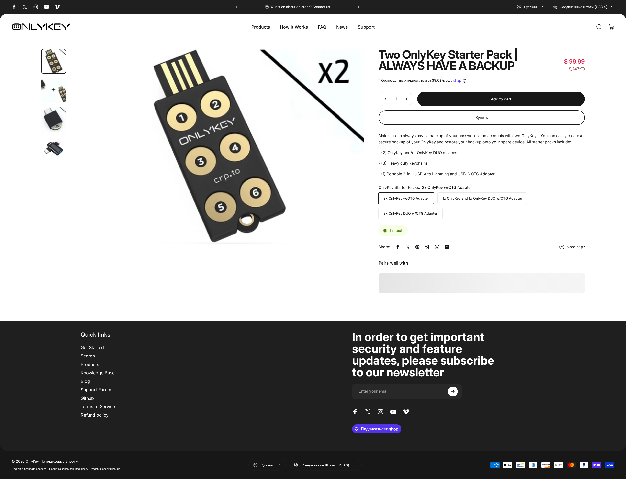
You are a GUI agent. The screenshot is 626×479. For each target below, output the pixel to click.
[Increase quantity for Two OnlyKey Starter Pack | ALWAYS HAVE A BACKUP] (407, 99)
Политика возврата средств (29, 469)
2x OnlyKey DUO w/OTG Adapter (410, 213)
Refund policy (95, 415)
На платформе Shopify (59, 461)
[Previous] (237, 7)
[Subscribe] (453, 391)
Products (90, 364)
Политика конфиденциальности (68, 469)
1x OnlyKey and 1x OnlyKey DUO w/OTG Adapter (482, 198)
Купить (482, 117)
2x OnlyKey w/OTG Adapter (406, 198)
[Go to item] (53, 61)
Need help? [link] (576, 247)
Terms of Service (98, 406)
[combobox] (530, 7)
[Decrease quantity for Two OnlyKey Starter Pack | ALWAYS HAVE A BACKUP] (384, 99)
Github (87, 398)
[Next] (357, 7)
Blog (85, 381)
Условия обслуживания (105, 469)
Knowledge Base (98, 372)
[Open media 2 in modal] (217, 146)
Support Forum (96, 389)
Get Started (92, 347)
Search (88, 355)
